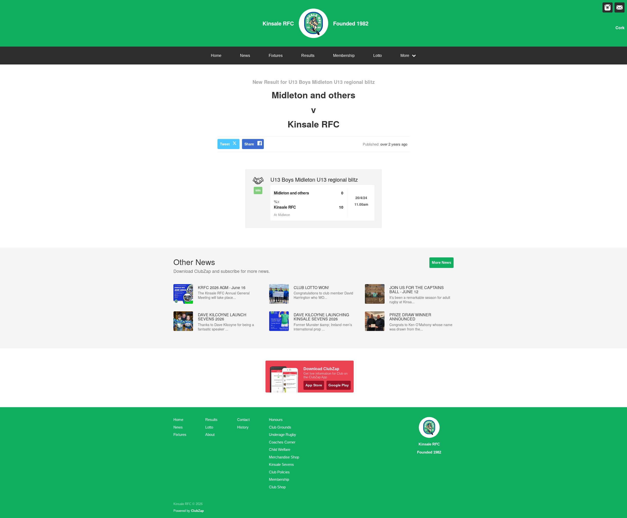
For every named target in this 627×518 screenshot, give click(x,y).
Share (249, 143)
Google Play (338, 385)
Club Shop (277, 487)
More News (441, 262)
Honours (276, 419)
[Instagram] (608, 7)
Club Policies (279, 472)
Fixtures (276, 55)
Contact (243, 419)
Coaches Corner (282, 442)
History (243, 427)
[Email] (620, 7)
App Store (313, 385)
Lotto (377, 55)
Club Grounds (280, 427)
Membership (344, 55)
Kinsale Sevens (281, 464)
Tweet (225, 143)
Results (307, 55)
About (210, 434)
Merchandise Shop (284, 457)
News (245, 55)
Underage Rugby (282, 434)
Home (216, 55)
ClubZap (197, 511)
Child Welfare (279, 449)
